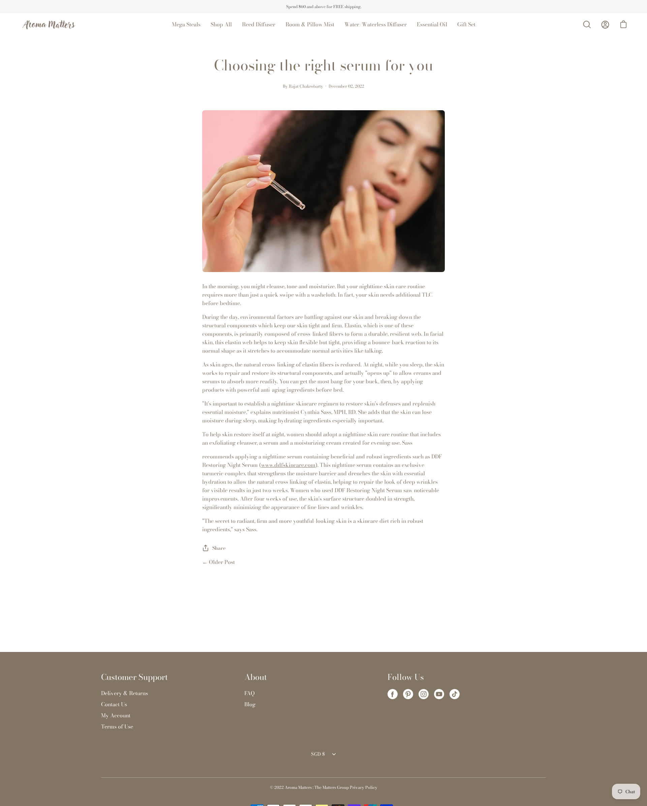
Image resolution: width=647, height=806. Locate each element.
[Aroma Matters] (49, 24)
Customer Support (134, 677)
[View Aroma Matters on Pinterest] (408, 694)
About (255, 677)
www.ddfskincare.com (288, 465)
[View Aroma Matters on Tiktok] (455, 694)
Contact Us (114, 704)
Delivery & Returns (124, 693)
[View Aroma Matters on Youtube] (439, 694)
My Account (115, 715)
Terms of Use (117, 726)
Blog (249, 704)
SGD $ (318, 754)
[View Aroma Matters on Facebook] (393, 694)
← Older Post (218, 562)
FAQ (249, 693)
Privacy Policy (363, 787)
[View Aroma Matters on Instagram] (424, 694)
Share (219, 548)
